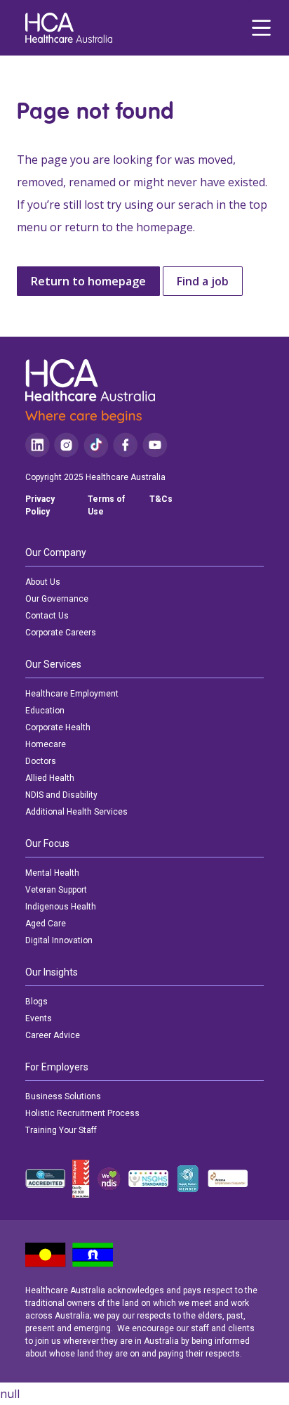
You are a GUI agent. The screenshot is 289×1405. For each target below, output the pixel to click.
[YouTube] (155, 445)
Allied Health (49, 778)
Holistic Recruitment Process (82, 1113)
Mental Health (52, 873)
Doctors (40, 761)
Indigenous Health (60, 907)
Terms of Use (106, 505)
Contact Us (47, 616)
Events (38, 1018)
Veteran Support (56, 890)
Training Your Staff (61, 1130)
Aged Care (45, 923)
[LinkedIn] (37, 445)
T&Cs (161, 499)
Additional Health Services (76, 812)
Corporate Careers (60, 632)
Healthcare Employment (72, 694)
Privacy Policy (40, 505)
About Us (42, 582)
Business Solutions (63, 1096)
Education (45, 711)
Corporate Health (57, 727)
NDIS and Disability (61, 795)
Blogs (36, 1001)
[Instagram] (66, 445)
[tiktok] (96, 445)
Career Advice (52, 1035)
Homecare (45, 744)
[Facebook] (125, 445)
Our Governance (56, 599)
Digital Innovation (59, 940)
